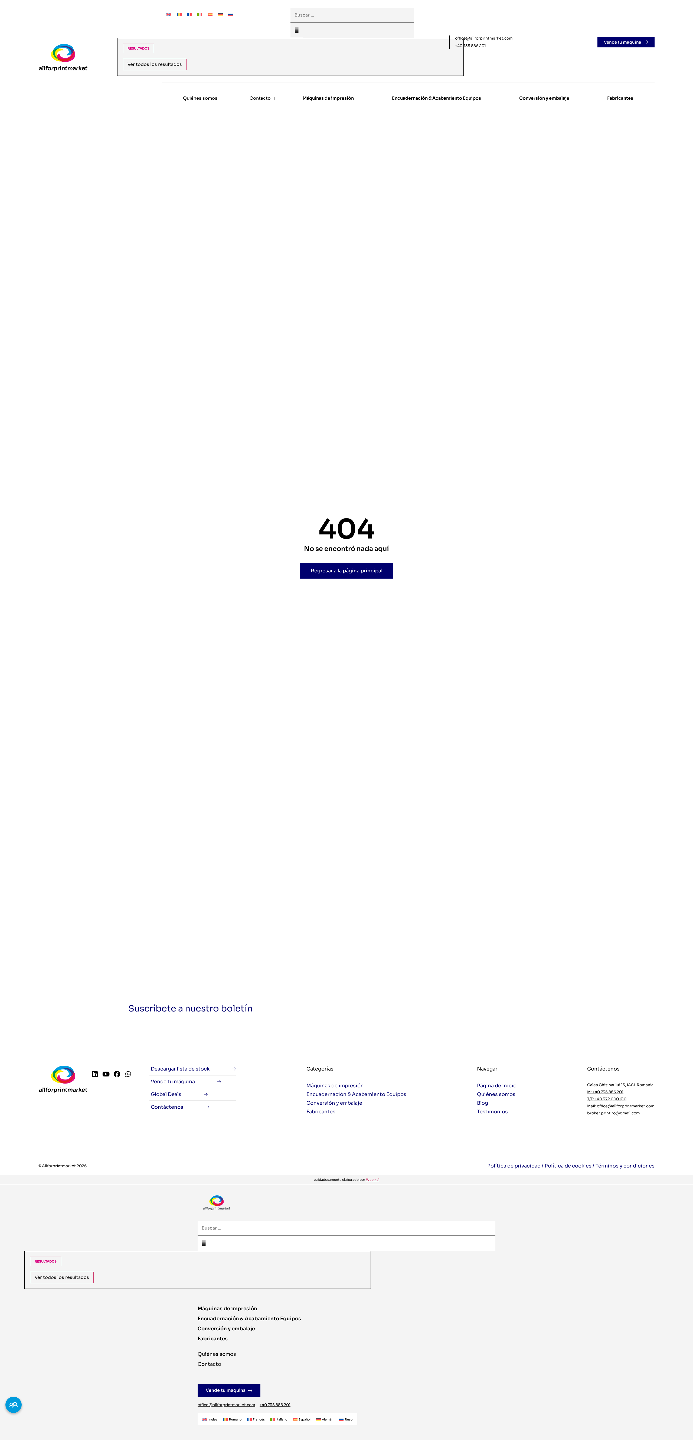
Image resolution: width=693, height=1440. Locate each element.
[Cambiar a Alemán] (220, 14)
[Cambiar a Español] (210, 14)
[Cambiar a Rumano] (179, 14)
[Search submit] (296, 30)
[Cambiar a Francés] (189, 14)
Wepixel (372, 1180)
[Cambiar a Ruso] (230, 14)
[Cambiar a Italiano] (200, 14)
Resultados (138, 48)
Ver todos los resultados (155, 64)
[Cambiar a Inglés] (169, 14)
